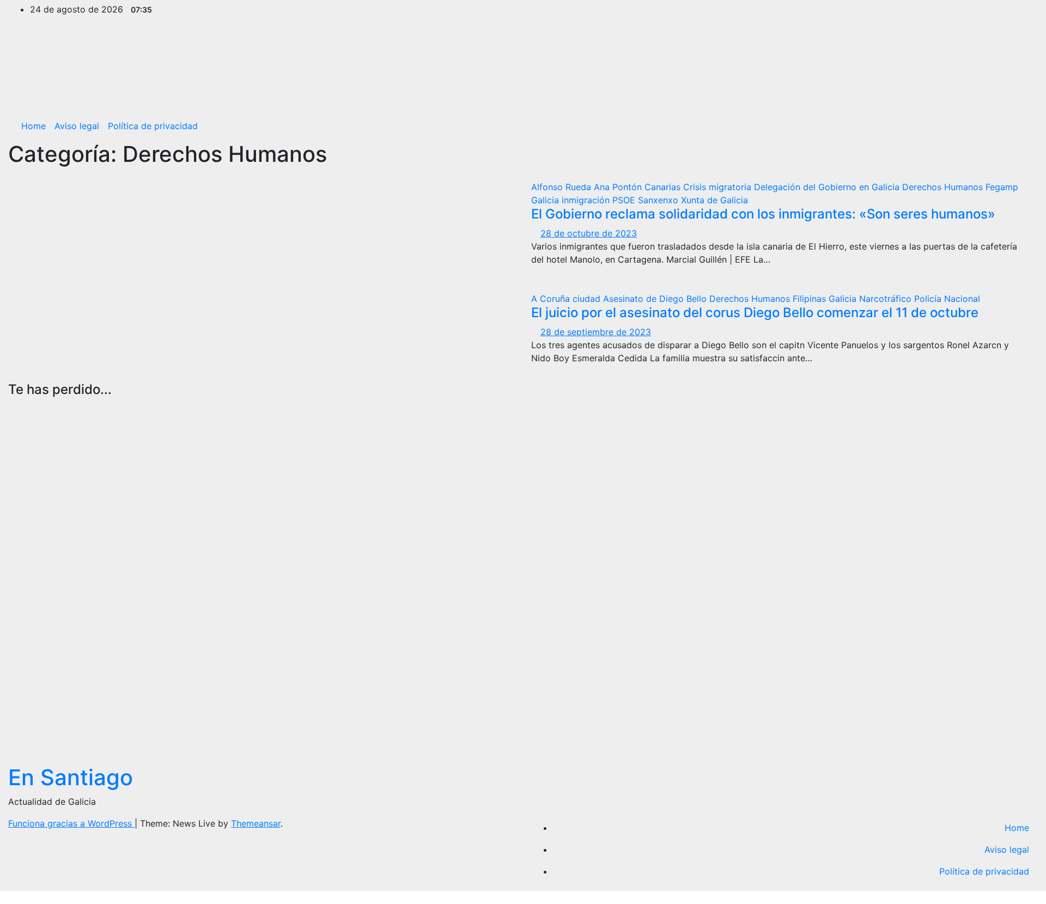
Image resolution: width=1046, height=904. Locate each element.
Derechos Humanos (944, 186)
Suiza (311, 447)
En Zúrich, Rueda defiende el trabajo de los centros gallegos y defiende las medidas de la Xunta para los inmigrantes (306, 586)
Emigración (293, 434)
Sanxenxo (659, 200)
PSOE (625, 200)
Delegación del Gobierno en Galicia (828, 186)
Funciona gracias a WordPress (71, 823)
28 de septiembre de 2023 (595, 331)
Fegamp (1002, 186)
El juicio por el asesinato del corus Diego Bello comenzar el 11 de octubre (754, 312)
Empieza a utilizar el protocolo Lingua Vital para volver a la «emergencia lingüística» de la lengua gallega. (571, 524)
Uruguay (25, 408)
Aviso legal (76, 125)
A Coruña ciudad (567, 298)
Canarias (663, 186)
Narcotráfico (886, 298)
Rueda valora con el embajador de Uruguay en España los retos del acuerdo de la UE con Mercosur (41, 524)
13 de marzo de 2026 (812, 689)
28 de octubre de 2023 (588, 233)
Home (33, 125)
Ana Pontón (619, 186)
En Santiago (70, 777)
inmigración (587, 200)
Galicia (546, 200)
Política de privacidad (153, 125)
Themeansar (256, 823)
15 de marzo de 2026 (27, 658)
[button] (1021, 125)
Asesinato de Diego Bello (656, 298)
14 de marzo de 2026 (289, 744)
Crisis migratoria (718, 186)
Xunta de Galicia (714, 200)
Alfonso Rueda (562, 186)
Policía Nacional (947, 298)
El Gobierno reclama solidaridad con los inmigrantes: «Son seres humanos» (763, 214)
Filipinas (811, 298)
